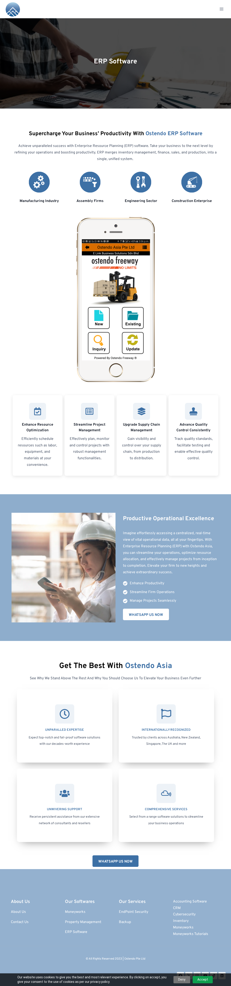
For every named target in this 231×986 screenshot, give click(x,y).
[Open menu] (221, 8)
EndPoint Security (133, 912)
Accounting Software (190, 901)
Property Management (83, 922)
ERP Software (76, 932)
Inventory (181, 921)
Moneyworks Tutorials (190, 934)
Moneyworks (75, 912)
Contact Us (20, 922)
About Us (18, 912)
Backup (125, 922)
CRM (177, 908)
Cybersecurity (184, 914)
